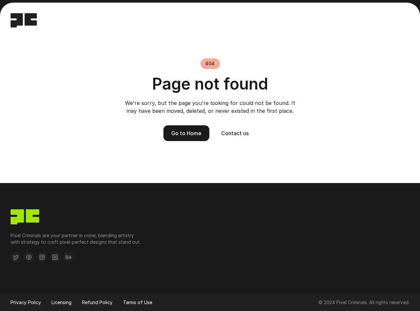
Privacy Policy (25, 302)
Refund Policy (97, 302)
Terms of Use (137, 302)
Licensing (62, 302)
